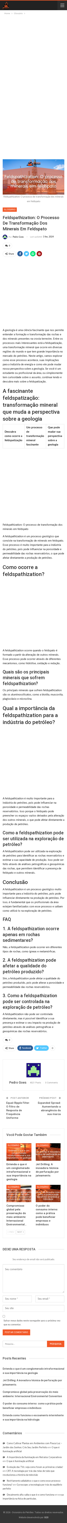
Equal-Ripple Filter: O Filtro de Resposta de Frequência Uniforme (18, 1110)
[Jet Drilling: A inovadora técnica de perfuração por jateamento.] (48, 1152)
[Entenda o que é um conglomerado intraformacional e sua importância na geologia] (18, 1152)
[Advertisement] (33, 50)
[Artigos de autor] (33, 1070)
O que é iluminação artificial (20, 1461)
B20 (46, 1517)
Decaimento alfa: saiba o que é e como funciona (30, 1495)
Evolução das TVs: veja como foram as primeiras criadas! (35, 1467)
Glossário (10, 209)
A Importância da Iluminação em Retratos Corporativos (34, 1457)
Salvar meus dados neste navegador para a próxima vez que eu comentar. (32, 1323)
